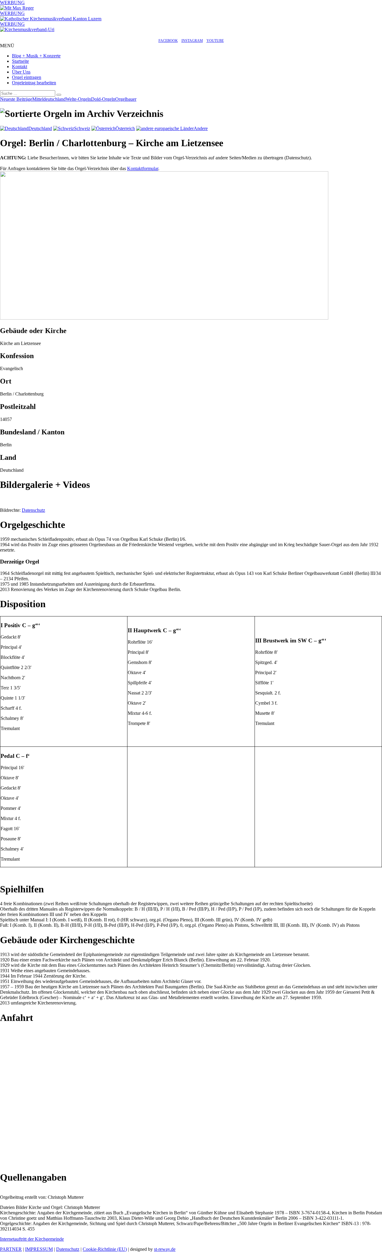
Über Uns (21, 71)
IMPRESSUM (39, 1249)
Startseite (20, 61)
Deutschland (40, 128)
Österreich (125, 128)
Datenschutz (33, 510)
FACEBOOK (168, 41)
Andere (201, 128)
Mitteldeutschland (49, 99)
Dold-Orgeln (103, 99)
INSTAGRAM (192, 41)
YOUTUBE (215, 41)
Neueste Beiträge (16, 99)
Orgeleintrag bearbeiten (34, 82)
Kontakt (19, 66)
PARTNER (11, 1249)
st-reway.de (164, 1249)
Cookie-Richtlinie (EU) (105, 1249)
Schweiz (82, 128)
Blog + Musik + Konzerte (36, 55)
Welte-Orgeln (78, 99)
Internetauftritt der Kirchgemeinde (32, 1239)
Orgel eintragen (26, 77)
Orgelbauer (125, 99)
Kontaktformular (142, 168)
